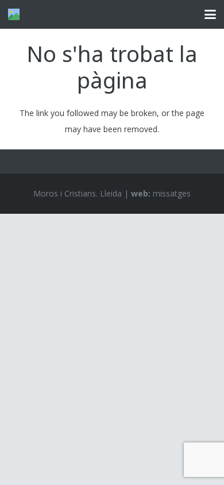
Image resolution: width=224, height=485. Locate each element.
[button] (210, 14)
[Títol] (14, 14)
